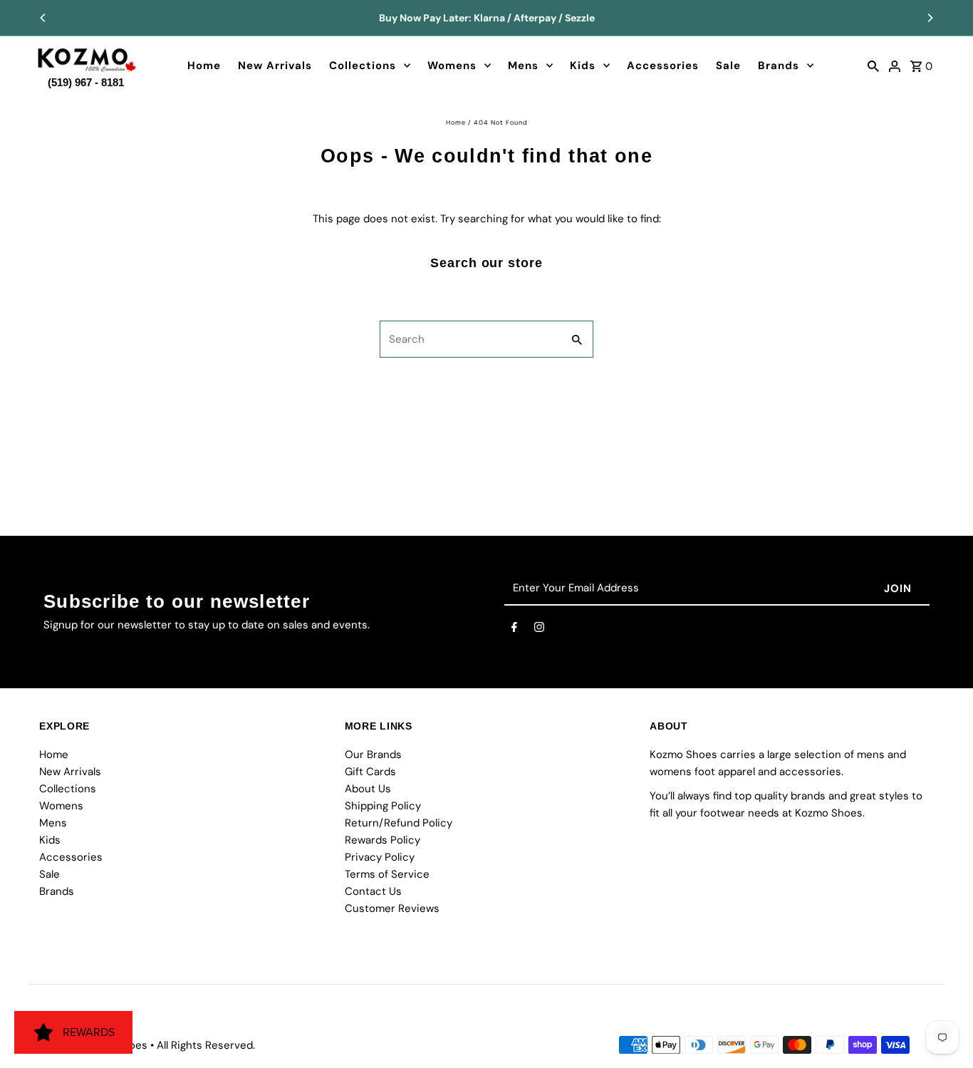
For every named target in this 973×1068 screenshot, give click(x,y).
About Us (368, 789)
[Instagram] (539, 629)
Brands (778, 65)
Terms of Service (387, 874)
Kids (582, 65)
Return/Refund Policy (398, 823)
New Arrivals (275, 65)
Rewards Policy (382, 840)
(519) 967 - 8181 (86, 79)
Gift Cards (370, 771)
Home (204, 65)
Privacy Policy (380, 857)
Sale (728, 65)
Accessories (663, 65)
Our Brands (373, 754)
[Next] (929, 17)
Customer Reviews (392, 908)
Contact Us (373, 891)
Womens (452, 65)
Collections (362, 65)
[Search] (873, 65)
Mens (523, 65)
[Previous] (43, 17)
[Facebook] (514, 629)
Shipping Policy (383, 806)
